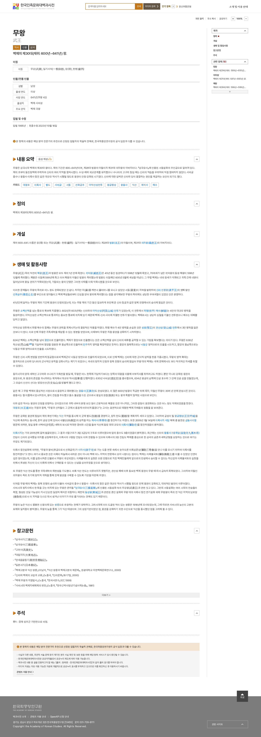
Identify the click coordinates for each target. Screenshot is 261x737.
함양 (47, 340)
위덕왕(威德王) (94, 273)
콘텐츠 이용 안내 (24, 672)
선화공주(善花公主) (23, 294)
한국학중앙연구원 (27, 708)
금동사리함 (191, 420)
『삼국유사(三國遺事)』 (85, 487)
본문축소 (246, 19)
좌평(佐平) (149, 310)
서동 (68, 184)
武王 (17, 40)
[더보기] (230, 91)
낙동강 (144, 344)
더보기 (105, 595)
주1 (30, 344)
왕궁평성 (111, 184)
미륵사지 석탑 (162, 420)
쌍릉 (57, 504)
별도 (48, 184)
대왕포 (26, 184)
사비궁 (58, 184)
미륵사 (37, 184)
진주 (85, 344)
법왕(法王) (115, 242)
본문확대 (233, 19)
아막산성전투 (95, 184)
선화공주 (79, 184)
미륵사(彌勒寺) (129, 424)
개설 (215, 41)
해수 (155, 184)
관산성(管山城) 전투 (166, 327)
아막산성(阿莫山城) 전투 (106, 310)
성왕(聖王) (147, 327)
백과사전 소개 (19, 716)
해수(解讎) (161, 310)
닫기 (197, 159)
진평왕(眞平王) (169, 290)
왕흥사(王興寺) (87, 390)
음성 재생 (43, 159)
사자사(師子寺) (86, 449)
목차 (215, 30)
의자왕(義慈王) (149, 242)
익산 (134, 184)
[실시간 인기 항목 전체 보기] (173, 6)
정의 (215, 36)
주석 (215, 55)
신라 (158, 290)
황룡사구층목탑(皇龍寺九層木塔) (181, 432)
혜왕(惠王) (43, 273)
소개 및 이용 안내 (238, 6)
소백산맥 (24, 310)
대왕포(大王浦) (21, 407)
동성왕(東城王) (93, 492)
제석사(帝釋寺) (100, 420)
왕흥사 (124, 184)
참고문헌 (217, 50)
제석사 (144, 184)
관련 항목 (219, 61)
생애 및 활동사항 (220, 45)
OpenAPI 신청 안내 (59, 716)
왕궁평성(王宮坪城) (185, 415)
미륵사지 (17, 432)
